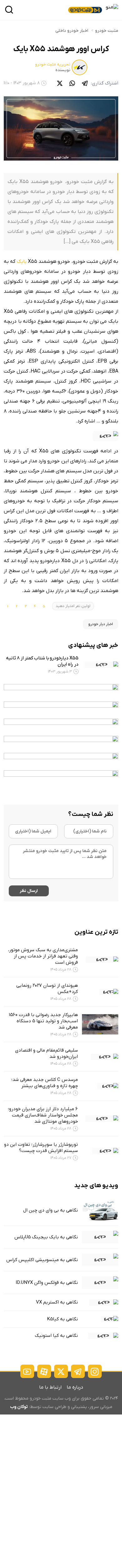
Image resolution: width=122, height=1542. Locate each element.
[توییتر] (59, 83)
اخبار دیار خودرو (100, 624)
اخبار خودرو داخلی (71, 31)
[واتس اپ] (72, 83)
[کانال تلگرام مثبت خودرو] (78, 1371)
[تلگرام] (85, 83)
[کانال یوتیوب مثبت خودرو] (27, 1371)
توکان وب (19, 1407)
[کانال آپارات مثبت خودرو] (44, 1371)
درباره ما (75, 1387)
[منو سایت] (112, 7)
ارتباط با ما (50, 1387)
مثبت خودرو (106, 31)
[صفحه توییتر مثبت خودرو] (61, 1371)
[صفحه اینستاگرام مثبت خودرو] (95, 1371)
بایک (22, 261)
